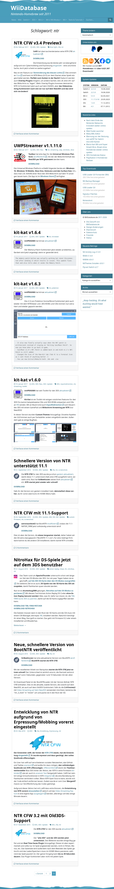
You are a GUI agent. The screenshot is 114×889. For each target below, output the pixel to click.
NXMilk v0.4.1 (88, 259)
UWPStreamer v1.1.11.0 (38, 145)
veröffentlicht (39, 157)
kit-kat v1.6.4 (27, 232)
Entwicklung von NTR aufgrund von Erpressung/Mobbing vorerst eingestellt (44, 719)
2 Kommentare (22, 548)
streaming (54, 150)
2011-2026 (102, 217)
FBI (17, 405)
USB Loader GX (89, 187)
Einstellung (44, 731)
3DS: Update (41, 47)
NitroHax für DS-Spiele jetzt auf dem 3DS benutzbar (42, 562)
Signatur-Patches (90, 194)
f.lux (18, 75)
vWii (50, 517)
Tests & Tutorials (75, 20)
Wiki (19, 20)
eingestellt (57, 65)
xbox (72, 150)
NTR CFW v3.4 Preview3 (37, 43)
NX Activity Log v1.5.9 (91, 252)
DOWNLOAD (26, 531)
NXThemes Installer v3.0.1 (93, 263)
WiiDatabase (29, 8)
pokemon (55, 288)
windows (66, 150)
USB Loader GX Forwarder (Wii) (96, 174)
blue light (53, 47)
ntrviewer (55, 237)
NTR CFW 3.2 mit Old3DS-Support (39, 818)
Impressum (91, 230)
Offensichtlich (49, 768)
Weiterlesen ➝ (20, 625)
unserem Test (41, 773)
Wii (64, 20)
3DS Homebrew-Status (95, 155)
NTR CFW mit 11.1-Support (41, 513)
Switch (26, 20)
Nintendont (87, 200)
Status (89, 238)
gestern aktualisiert (65, 474)
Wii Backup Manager (91, 181)
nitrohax (71, 569)
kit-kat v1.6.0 (27, 380)
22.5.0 (93, 89)
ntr (62, 47)
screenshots (62, 470)
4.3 (92, 106)
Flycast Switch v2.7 (90, 267)
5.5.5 (93, 96)
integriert (48, 776)
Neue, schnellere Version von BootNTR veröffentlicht (44, 647)
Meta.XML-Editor (93, 133)
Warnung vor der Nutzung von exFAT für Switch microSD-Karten (97, 139)
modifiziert (51, 523)
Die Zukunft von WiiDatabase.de (93, 223)
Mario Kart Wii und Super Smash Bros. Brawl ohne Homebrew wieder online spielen (97, 148)
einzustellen (33, 791)
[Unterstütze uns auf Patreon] (100, 49)
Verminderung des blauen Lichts (47, 72)
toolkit (24, 386)
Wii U (40, 20)
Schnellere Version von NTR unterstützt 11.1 (42, 463)
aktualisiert (49, 241)
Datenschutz (91, 232)
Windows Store (47, 176)
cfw (59, 47)
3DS (33, 20)
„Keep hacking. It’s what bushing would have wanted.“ (94, 304)
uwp (60, 150)
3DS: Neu (39, 150)
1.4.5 (93, 103)
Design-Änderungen (94, 227)
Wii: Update (60, 517)
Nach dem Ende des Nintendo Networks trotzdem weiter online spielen (96, 124)
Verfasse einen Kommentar (27, 133)
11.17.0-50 (95, 99)
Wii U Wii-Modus (53, 20)
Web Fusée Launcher (95, 131)
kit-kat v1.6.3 (27, 284)
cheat (62, 569)
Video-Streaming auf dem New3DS (31, 690)
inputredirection (66, 384)
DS (66, 569)
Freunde (89, 235)
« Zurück (39, 873)
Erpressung (53, 731)
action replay (54, 569)
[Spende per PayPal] (94, 49)
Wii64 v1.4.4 (88, 256)
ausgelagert (39, 793)
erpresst (27, 765)
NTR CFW (49, 753)
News (13, 20)
